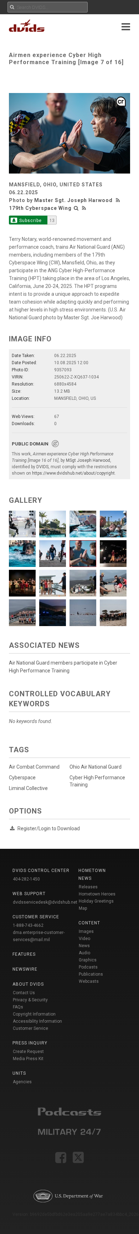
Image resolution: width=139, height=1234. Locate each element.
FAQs (18, 1007)
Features (24, 954)
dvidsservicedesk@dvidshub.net (45, 902)
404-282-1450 (26, 879)
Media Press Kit (28, 1058)
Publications (91, 974)
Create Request (28, 1051)
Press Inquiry (29, 1043)
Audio (84, 952)
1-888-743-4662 (28, 925)
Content (89, 922)
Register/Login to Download (48, 828)
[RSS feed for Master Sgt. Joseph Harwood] (119, 200)
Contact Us (24, 992)
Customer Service (30, 1028)
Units (19, 1073)
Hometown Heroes (97, 894)
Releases (88, 886)
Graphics (88, 959)
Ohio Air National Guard (96, 767)
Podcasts (88, 967)
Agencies (22, 1081)
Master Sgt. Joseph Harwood (73, 200)
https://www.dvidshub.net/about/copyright (73, 473)
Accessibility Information (37, 1021)
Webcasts (89, 981)
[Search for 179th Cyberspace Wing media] (76, 208)
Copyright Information (34, 1014)
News (84, 945)
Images (86, 931)
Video (84, 938)
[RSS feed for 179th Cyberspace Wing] (84, 208)
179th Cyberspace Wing (40, 208)
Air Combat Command (34, 767)
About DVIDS (28, 984)
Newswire (24, 969)
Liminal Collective (28, 788)
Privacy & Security (30, 999)
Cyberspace (22, 777)
